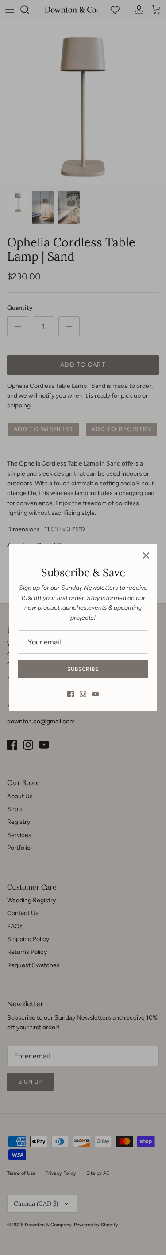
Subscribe (83, 669)
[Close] (146, 555)
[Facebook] (70, 694)
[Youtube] (95, 694)
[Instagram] (83, 694)
